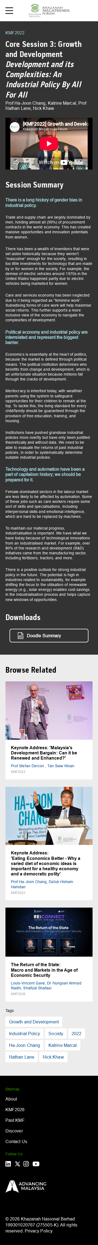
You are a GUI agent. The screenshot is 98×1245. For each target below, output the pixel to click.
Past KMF (15, 1120)
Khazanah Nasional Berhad (48, 1218)
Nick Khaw (53, 1056)
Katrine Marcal (62, 1045)
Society (55, 1033)
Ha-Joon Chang (24, 1045)
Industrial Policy (24, 1033)
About (11, 1098)
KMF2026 (15, 1109)
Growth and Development (34, 1021)
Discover (14, 1130)
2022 (76, 1033)
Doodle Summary (44, 635)
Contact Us (16, 1141)
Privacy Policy (39, 1230)
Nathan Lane (21, 1056)
